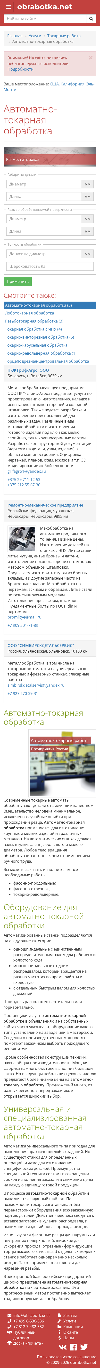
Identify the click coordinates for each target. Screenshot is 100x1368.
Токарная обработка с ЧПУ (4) (33, 329)
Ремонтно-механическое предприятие (45, 505)
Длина (15, 191)
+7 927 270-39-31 (23, 693)
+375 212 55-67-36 (24, 485)
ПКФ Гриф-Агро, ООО (28, 370)
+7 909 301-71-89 (23, 625)
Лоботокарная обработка (29, 313)
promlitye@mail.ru (25, 617)
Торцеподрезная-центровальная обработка (47, 361)
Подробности (20, 69)
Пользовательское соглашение (66, 1356)
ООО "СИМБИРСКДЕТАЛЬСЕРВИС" (41, 645)
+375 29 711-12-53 (24, 479)
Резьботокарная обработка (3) (34, 321)
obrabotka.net (44, 6)
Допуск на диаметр (27, 249)
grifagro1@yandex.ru (27, 471)
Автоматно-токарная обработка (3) (38, 305)
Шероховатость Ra (27, 261)
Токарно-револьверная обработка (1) (40, 353)
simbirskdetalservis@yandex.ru (36, 685)
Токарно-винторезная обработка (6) (39, 337)
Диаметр (17, 179)
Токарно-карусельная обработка (36, 345)
